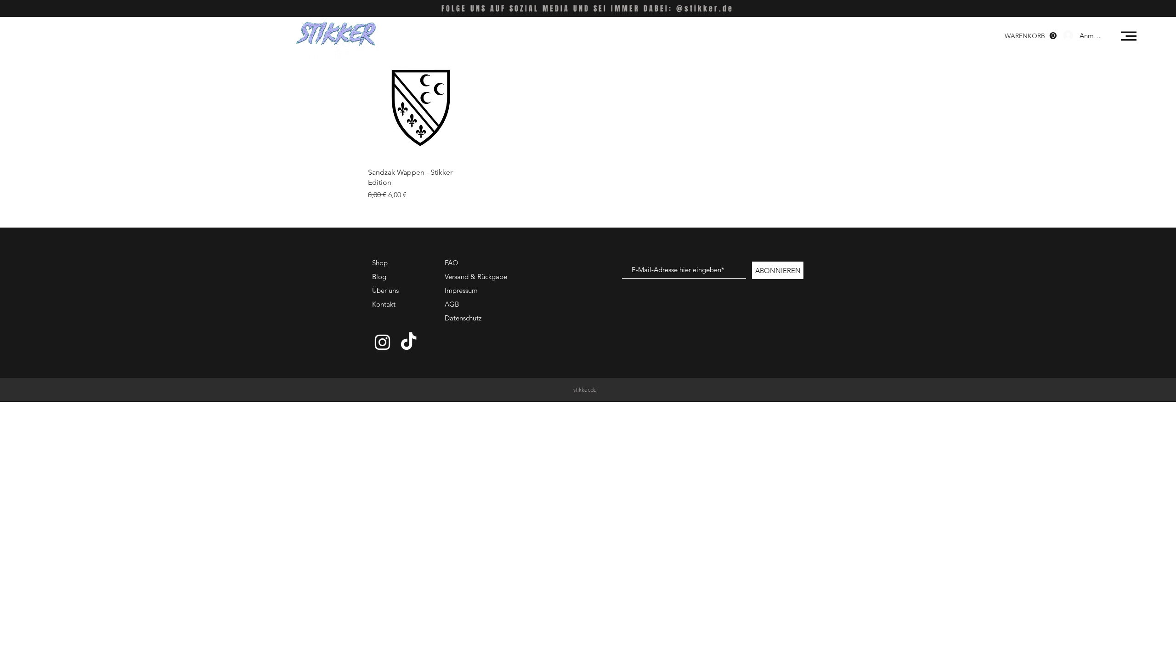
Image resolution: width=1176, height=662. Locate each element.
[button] (1128, 36)
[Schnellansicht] (419, 108)
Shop (380, 262)
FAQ (451, 262)
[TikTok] (408, 342)
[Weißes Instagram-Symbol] (382, 342)
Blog (379, 276)
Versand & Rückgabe (476, 276)
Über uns (385, 290)
